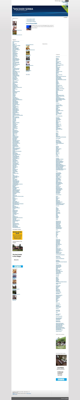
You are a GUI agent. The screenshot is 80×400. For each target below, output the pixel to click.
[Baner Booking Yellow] (17, 239)
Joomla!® (66, 398)
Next (29, 74)
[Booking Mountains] (61, 348)
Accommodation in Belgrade (31, 21)
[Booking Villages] (18, 267)
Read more (14, 274)
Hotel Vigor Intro (15, 25)
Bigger (60, 0)
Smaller (65, 0)
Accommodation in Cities (31, 20)
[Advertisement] (18, 32)
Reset (62, 0)
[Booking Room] (61, 380)
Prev (27, 74)
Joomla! (14, 393)
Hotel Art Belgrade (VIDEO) (31, 23)
